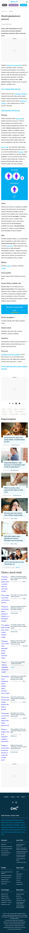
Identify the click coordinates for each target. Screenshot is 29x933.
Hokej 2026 (18, 876)
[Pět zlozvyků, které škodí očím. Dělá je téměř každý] (14, 505)
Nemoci (11, 11)
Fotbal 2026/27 (19, 874)
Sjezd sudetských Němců (6, 875)
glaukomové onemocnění (14, 65)
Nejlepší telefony (4, 896)
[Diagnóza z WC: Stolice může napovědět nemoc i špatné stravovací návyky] (5, 649)
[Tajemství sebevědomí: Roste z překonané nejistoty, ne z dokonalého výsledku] (5, 614)
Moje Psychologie (6, 820)
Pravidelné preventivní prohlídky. (11, 354)
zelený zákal (19, 118)
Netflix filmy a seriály (5, 904)
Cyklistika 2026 (19, 884)
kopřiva (9, 266)
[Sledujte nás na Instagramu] (16, 802)
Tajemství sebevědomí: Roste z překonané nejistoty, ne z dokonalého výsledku (19, 608)
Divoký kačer (4, 883)
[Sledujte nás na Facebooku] (13, 802)
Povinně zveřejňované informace (14, 929)
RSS (18, 796)
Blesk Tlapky (14, 820)
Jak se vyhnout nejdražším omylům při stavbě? (18, 663)
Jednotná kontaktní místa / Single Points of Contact (14, 927)
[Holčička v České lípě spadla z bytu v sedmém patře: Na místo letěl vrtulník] (5, 584)
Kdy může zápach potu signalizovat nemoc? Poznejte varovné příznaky (13, 538)
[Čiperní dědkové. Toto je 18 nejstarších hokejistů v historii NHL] (5, 735)
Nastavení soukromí (9, 925)
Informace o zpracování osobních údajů (12, 923)
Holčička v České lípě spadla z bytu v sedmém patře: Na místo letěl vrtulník (19, 578)
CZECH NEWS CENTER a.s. (20, 913)
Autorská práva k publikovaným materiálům (14, 920)
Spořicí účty (18, 896)
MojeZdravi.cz (4, 11)
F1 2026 (18, 880)
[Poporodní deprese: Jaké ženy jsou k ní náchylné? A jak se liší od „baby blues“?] (14, 455)
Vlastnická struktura (19, 925)
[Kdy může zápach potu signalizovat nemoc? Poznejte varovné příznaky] (14, 528)
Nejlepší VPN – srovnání (6, 902)
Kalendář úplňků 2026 (6, 852)
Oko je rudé (4, 147)
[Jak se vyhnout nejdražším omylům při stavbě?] (6, 667)
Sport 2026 (20, 868)
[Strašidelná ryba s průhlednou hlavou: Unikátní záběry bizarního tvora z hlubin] (5, 685)
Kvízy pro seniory (4, 850)
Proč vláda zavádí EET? (6, 877)
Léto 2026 (19, 840)
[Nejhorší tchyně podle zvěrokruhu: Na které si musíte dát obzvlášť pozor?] (5, 753)
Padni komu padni (5, 879)
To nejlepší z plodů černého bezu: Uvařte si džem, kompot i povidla (19, 626)
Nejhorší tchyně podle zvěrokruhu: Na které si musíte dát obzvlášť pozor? (19, 747)
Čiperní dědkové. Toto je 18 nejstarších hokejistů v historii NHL (18, 731)
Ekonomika (19, 890)
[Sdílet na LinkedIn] (16, 403)
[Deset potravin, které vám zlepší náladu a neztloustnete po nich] (14, 429)
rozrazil (3, 268)
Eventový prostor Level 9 (16, 829)
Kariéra (23, 796)
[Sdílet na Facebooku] (9, 403)
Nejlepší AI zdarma (5, 898)
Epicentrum (3, 844)
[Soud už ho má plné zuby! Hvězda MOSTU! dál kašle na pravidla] (5, 703)
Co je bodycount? (4, 854)
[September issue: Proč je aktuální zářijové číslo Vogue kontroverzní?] (5, 719)
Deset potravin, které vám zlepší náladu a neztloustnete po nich (14, 440)
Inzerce (12, 796)
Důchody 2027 (19, 898)
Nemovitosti (9, 825)
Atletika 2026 (19, 882)
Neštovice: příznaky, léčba (6, 846)
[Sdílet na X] (13, 403)
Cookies (22, 923)
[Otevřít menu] (26, 2)
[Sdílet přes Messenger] (19, 403)
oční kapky (10, 246)
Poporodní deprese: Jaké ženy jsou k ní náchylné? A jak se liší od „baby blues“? (14, 465)
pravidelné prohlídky (20, 94)
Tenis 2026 (18, 878)
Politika (3, 868)
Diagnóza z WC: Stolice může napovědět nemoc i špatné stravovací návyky (18, 642)
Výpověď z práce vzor (5, 881)
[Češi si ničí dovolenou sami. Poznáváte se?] (14, 554)
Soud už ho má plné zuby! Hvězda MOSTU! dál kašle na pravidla (18, 698)
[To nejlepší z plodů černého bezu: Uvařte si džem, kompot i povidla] (5, 631)
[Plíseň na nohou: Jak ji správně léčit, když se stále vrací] (14, 480)
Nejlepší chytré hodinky (6, 900)
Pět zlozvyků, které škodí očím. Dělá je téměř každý (13, 514)
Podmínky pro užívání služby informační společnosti (14, 922)
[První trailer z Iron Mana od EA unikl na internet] (5, 599)
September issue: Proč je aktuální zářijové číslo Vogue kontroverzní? (18, 715)
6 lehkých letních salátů (21, 862)
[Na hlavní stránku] (14, 2)
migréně (20, 152)
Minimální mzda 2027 (20, 900)
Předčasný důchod (20, 894)
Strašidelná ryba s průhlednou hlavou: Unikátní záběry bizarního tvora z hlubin (18, 678)
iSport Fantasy (9, 822)
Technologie (5, 890)
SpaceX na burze (4, 894)
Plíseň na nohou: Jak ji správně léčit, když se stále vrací (13, 490)
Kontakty (6, 796)
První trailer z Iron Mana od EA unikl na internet (19, 595)
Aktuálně (4, 840)
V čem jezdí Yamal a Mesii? (6, 848)
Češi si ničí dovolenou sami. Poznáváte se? (14, 563)
